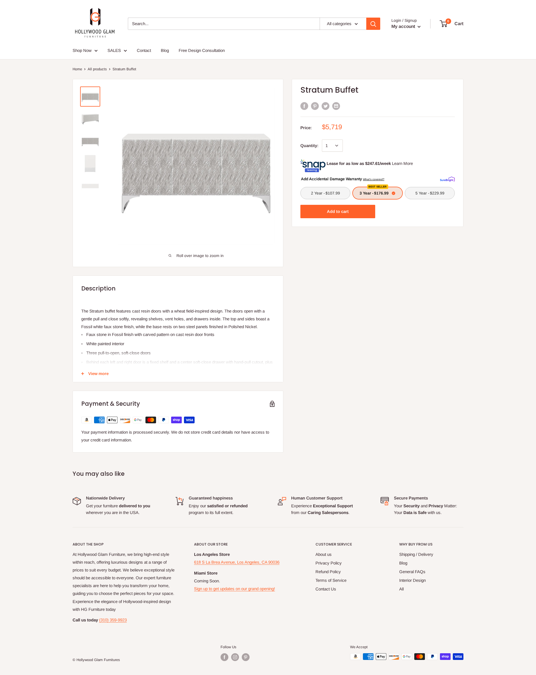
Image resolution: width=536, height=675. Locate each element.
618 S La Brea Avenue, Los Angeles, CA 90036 (236, 562)
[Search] (373, 24)
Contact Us (325, 589)
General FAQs (412, 571)
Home (77, 69)
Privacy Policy (328, 563)
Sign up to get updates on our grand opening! (234, 588)
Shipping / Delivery (416, 554)
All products (97, 69)
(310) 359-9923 (113, 620)
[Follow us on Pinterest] (246, 657)
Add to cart (338, 211)
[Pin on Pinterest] (315, 106)
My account (403, 26)
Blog (403, 563)
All (401, 589)
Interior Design (412, 580)
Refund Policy (328, 571)
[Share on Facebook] (304, 106)
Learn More (402, 163)
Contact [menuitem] (144, 50)
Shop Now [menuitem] (82, 50)
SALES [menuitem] (114, 50)
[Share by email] (336, 106)
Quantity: (309, 145)
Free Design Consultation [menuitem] (202, 50)
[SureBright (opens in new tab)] (447, 178)
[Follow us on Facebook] (224, 657)
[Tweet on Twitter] (325, 106)
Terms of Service (330, 580)
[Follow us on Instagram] (235, 657)
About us (323, 554)
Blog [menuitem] (165, 50)
